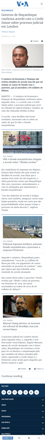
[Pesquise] (38, 438)
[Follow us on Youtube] (9, 392)
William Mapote (8, 32)
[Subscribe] (31, 392)
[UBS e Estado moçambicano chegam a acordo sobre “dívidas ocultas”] (22, 142)
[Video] (29, 438)
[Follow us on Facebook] (3, 392)
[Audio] (19, 438)
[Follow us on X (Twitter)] (20, 392)
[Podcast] (25, 392)
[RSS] (36, 392)
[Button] (34, 41)
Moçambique (7, 11)
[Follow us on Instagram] (14, 392)
